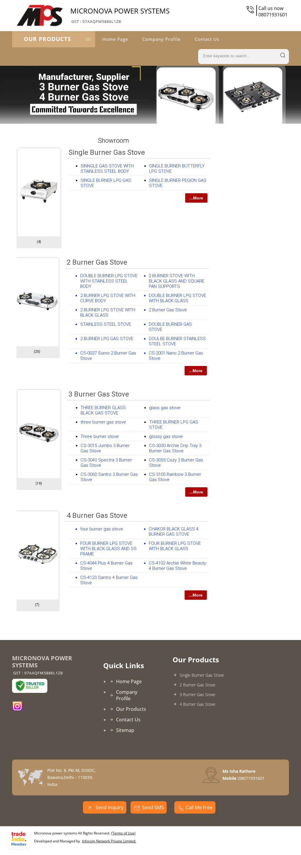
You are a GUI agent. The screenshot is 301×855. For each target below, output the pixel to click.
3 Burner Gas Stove (98, 394)
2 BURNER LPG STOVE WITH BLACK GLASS (107, 312)
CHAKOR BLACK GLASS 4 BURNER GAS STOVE (173, 531)
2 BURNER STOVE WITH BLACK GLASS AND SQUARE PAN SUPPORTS (176, 281)
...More (196, 198)
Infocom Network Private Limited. (109, 841)
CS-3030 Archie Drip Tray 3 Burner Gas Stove (175, 448)
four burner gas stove (101, 529)
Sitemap (125, 730)
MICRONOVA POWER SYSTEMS (120, 15)
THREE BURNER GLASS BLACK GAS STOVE (103, 410)
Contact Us (207, 39)
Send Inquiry (108, 807)
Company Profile (161, 39)
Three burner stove (100, 436)
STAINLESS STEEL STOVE (105, 324)
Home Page (115, 39)
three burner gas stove (103, 422)
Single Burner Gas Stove (106, 152)
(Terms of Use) (123, 833)
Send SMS (153, 807)
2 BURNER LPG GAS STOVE (106, 338)
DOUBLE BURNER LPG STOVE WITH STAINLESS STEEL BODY (109, 281)
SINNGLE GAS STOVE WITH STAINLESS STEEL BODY (107, 168)
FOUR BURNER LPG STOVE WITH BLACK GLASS (175, 546)
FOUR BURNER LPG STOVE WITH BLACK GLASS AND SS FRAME (108, 549)
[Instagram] (17, 709)
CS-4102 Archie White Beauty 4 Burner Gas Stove (177, 565)
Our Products (47, 39)
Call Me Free (199, 807)
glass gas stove (164, 407)
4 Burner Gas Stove (97, 515)
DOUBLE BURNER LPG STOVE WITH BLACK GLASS (177, 298)
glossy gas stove (166, 436)
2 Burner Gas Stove (97, 262)
